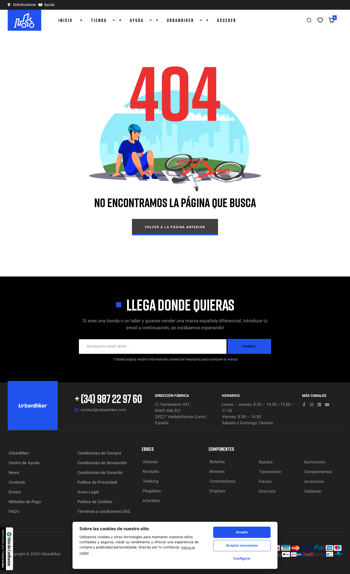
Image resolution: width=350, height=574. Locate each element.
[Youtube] (327, 405)
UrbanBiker (51, 554)
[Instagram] (312, 405)
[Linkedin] (319, 405)
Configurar (242, 558)
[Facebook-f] (304, 405)
